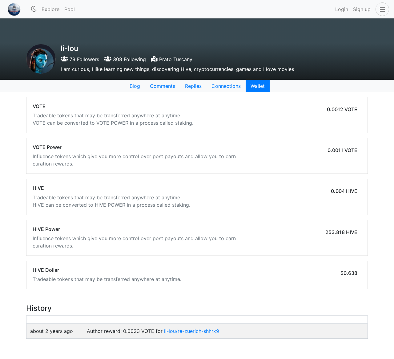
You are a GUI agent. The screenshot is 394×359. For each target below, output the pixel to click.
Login (341, 9)
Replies (193, 86)
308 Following (128, 59)
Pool (69, 9)
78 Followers (83, 59)
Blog (135, 86)
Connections (226, 86)
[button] (381, 9)
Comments (162, 86)
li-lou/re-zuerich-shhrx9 (191, 331)
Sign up (362, 9)
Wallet (258, 86)
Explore (50, 9)
